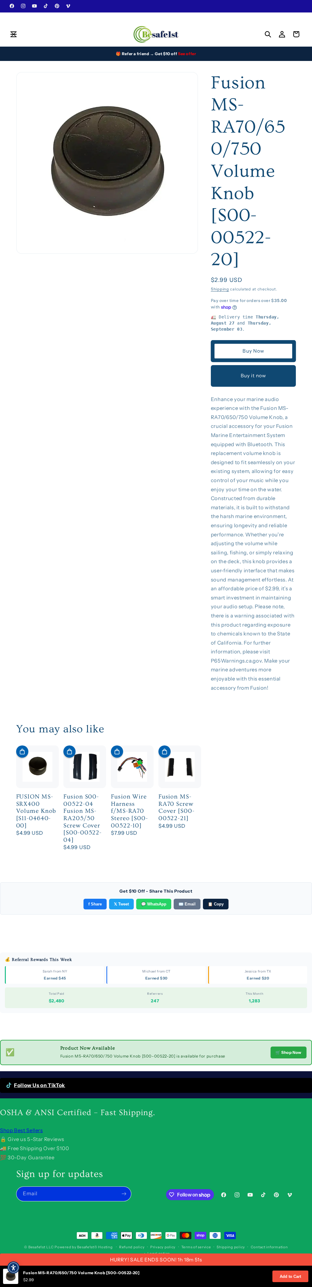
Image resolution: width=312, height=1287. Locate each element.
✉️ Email (187, 904)
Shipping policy (231, 1247)
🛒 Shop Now (288, 1052)
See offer (187, 53)
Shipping (220, 289)
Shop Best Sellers (21, 1130)
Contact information (269, 1247)
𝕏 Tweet (121, 904)
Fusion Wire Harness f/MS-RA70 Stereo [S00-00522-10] (129, 811)
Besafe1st (36, 1247)
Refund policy (132, 1247)
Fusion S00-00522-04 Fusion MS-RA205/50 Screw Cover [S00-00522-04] (82, 818)
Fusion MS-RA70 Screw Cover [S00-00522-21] (176, 807)
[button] (13, 34)
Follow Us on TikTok (39, 1085)
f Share (95, 904)
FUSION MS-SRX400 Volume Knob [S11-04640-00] (36, 811)
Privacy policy (163, 1247)
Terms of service (196, 1247)
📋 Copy (216, 904)
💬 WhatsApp (153, 904)
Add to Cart (290, 1276)
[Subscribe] (124, 1193)
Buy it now (253, 376)
